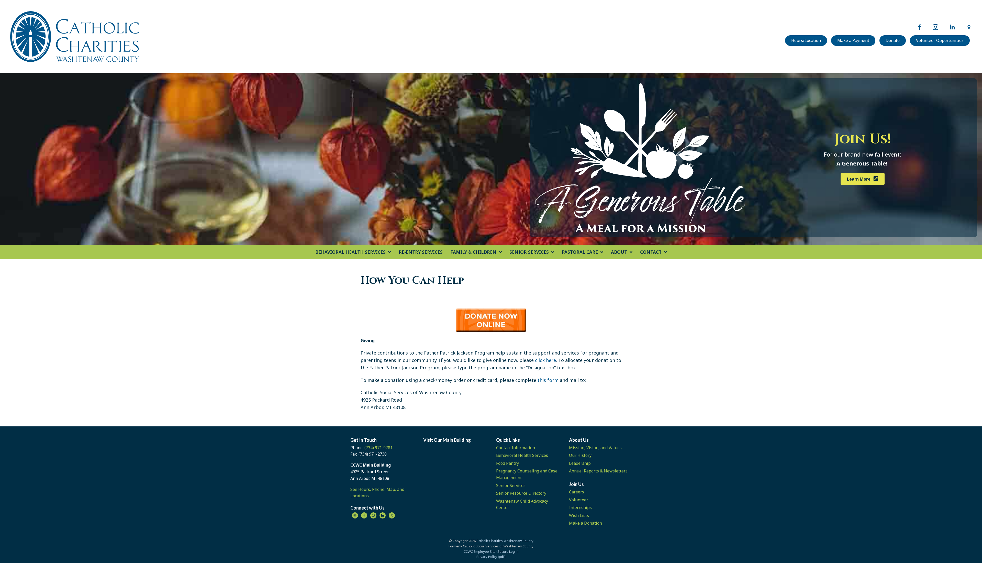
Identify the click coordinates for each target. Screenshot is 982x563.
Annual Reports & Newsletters (598, 471)
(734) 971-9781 (378, 447)
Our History (580, 455)
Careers (576, 492)
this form (548, 380)
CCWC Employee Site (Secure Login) (491, 551)
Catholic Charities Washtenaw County (504, 540)
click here (545, 360)
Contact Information (515, 447)
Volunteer (578, 500)
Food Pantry (507, 463)
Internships (580, 507)
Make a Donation (585, 523)
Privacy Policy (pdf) (491, 556)
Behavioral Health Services (522, 455)
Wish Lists (579, 515)
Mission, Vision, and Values (595, 447)
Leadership (580, 463)
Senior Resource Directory (521, 493)
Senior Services (511, 485)
